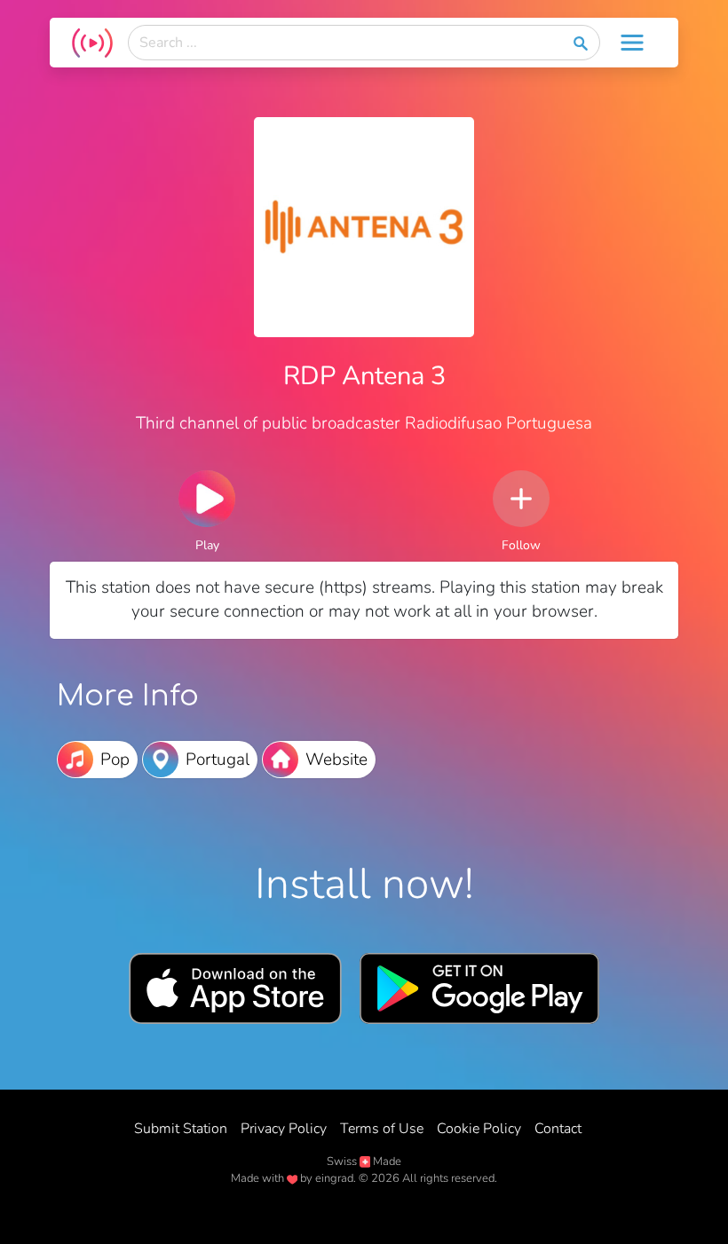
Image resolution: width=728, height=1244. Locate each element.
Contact (558, 1128)
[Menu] (632, 42)
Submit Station (180, 1128)
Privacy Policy (284, 1128)
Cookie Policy (479, 1128)
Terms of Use (381, 1128)
